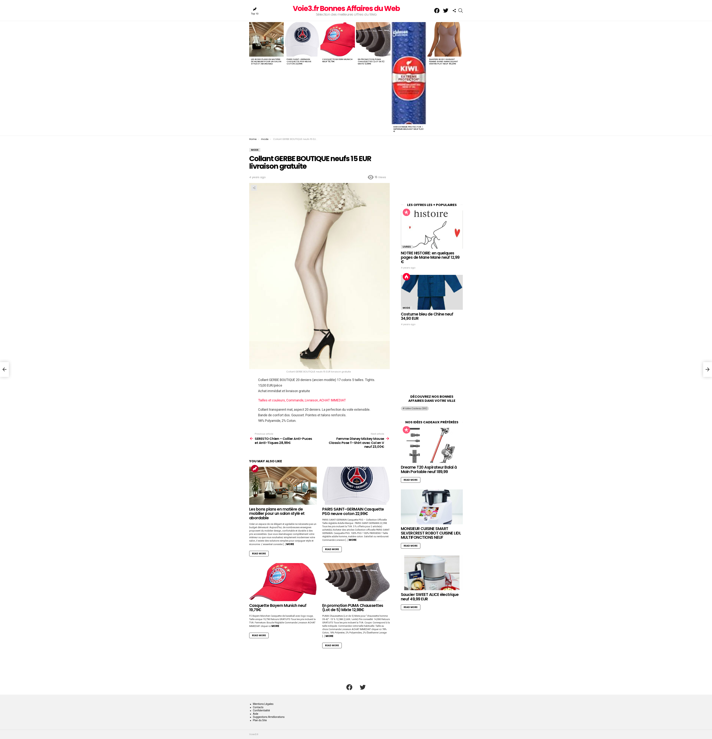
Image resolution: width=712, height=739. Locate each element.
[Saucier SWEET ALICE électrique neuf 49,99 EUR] (432, 572)
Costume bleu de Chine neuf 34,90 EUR (427, 316)
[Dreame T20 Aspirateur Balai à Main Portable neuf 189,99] (432, 445)
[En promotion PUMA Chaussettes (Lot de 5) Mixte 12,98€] (373, 39)
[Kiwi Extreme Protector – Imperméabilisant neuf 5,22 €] (409, 73)
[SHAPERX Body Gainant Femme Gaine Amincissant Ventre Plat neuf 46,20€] (444, 39)
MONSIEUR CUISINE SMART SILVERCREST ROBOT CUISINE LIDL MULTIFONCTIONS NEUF (431, 533)
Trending (254, 468)
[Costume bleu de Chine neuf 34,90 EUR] (432, 292)
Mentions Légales (263, 703)
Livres (407, 246)
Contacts (258, 707)
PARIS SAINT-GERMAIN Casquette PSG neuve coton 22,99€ (299, 61)
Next (461, 78)
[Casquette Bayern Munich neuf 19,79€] (337, 39)
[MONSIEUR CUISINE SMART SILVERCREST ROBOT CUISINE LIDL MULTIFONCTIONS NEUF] (432, 506)
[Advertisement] (432, 171)
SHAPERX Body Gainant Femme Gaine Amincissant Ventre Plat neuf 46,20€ (443, 61)
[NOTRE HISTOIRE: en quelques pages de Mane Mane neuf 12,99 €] (432, 229)
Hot (406, 276)
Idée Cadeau (416, 408)
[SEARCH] (460, 10)
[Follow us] (454, 10)
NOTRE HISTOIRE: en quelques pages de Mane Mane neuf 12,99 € (430, 257)
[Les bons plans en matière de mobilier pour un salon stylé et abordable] (266, 39)
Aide (255, 713)
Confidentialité (261, 710)
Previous (251, 78)
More (290, 544)
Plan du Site (260, 720)
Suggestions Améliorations (269, 716)
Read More (259, 553)
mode (406, 308)
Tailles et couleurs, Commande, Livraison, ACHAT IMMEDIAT (302, 400)
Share (254, 188)
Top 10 (254, 13)
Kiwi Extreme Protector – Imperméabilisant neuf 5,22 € (408, 129)
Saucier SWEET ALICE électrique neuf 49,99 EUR (430, 597)
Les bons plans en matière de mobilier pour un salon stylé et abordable (266, 61)
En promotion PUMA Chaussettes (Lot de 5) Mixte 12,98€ (371, 61)
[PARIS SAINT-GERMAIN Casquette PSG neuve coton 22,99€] (302, 39)
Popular (406, 212)
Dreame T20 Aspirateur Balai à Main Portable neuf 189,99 (429, 469)
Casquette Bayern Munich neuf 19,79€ (337, 60)
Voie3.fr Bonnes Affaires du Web (346, 8)
